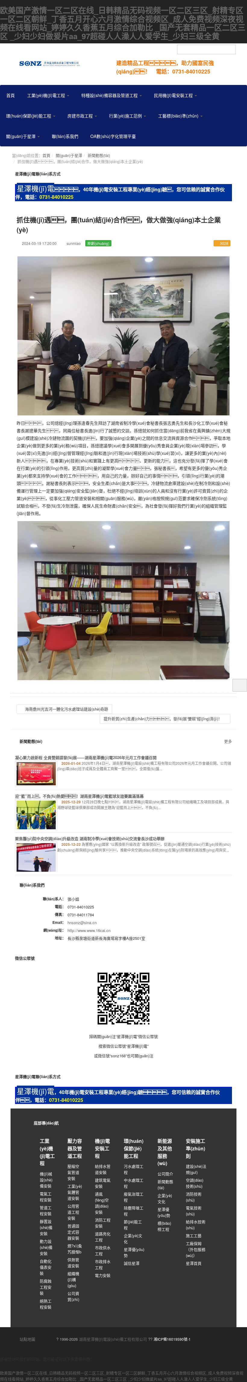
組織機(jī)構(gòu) (73, 1279)
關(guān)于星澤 (21, 136)
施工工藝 (194, 1235)
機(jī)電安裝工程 (102, 1148)
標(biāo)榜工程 (164, 1226)
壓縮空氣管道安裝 (73, 1172)
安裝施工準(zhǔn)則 (195, 1148)
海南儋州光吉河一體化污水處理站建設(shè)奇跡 (66, 709)
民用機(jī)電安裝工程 (174, 95)
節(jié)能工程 (133, 1224)
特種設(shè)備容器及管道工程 (110, 95)
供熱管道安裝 (73, 1262)
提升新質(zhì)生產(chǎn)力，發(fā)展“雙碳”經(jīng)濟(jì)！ (163, 718)
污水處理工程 (133, 1169)
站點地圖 (26, 1339)
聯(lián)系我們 (65, 136)
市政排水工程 (103, 1264)
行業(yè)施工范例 (126, 116)
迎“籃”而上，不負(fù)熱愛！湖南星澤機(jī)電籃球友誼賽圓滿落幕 (79, 796)
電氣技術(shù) (194, 1211)
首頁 (10, 95)
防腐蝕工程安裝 (46, 1287)
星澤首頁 (194, 1263)
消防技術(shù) (194, 1197)
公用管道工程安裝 (73, 1212)
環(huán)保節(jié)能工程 (29, 116)
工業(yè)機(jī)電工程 (46, 95)
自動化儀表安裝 (46, 1267)
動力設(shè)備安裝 (46, 1247)
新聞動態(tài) (99, 155)
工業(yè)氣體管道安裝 (74, 1192)
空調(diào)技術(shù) (194, 1183)
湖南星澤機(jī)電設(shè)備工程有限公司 (113, 1339)
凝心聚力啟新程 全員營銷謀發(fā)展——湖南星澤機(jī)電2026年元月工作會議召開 (86, 757)
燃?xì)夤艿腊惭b (74, 1249)
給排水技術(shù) (195, 1224)
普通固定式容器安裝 (73, 1232)
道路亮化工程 (103, 1237)
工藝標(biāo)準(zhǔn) (179, 116)
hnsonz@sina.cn (82, 922)
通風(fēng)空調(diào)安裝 (102, 1203)
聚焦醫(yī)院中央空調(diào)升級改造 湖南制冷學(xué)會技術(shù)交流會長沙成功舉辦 (89, 838)
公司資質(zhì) (73, 1296)
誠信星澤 (131, 1263)
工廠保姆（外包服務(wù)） (195, 1249)
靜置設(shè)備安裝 (46, 1227)
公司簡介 (165, 1174)
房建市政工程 (80, 116)
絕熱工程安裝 (46, 1304)
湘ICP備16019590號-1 (172, 1339)
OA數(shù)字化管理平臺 (113, 136)
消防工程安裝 (103, 1223)
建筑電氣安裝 (103, 1183)
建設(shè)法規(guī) (196, 1169)
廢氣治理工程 (133, 1197)
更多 (228, 741)
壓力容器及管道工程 (74, 1148)
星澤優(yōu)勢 (134, 1252)
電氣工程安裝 (46, 1196)
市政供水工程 (103, 1250)
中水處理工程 (133, 1183)
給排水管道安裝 (103, 1169)
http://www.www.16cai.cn (89, 930)
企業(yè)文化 (133, 1238)
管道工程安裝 (46, 1210)
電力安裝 (103, 1275)
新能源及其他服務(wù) (165, 1152)
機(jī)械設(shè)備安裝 (46, 1180)
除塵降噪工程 (133, 1211)
